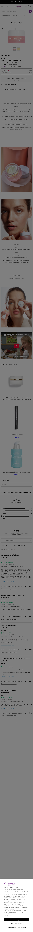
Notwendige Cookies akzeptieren (16, 927)
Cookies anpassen (16, 923)
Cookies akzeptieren (16, 920)
